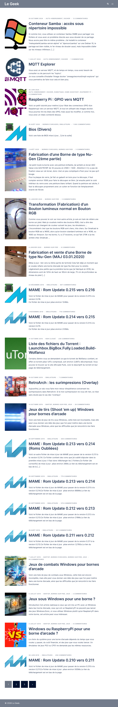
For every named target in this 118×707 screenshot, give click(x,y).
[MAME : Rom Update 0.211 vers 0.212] (15, 539)
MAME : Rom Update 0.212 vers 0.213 (62, 508)
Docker (67, 18)
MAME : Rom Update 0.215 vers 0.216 (62, 290)
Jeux (70, 404)
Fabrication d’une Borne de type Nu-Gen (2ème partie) (61, 156)
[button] (108, 4)
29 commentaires (82, 404)
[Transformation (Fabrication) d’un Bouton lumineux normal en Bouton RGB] (15, 218)
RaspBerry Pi (85, 92)
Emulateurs (65, 124)
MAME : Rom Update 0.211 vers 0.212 (61, 535)
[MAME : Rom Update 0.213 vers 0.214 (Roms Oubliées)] (15, 453)
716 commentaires (67, 312)
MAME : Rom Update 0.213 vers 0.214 (62, 481)
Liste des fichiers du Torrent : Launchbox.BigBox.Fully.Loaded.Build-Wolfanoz (62, 348)
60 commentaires (36, 559)
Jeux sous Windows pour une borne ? (62, 599)
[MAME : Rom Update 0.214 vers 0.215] (15, 321)
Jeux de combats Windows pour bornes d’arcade (64, 566)
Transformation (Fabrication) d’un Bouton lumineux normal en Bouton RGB (60, 208)
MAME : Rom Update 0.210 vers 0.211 (61, 660)
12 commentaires (80, 18)
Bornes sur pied (66, 149)
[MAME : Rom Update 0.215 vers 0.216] (15, 294)
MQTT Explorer (42, 64)
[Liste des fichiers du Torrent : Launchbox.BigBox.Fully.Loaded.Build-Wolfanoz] (15, 354)
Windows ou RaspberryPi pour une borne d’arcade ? (59, 631)
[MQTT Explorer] (15, 70)
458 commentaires (63, 655)
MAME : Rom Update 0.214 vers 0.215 (62, 317)
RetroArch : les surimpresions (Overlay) (63, 382)
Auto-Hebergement (54, 18)
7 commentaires (66, 377)
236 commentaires (66, 339)
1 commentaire (77, 59)
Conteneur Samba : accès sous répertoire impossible (56, 25)
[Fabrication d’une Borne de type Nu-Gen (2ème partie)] (15, 169)
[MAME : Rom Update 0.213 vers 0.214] (15, 485)
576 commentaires (69, 503)
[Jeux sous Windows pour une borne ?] (15, 604)
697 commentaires (68, 285)
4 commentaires (80, 624)
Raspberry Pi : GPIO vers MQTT (56, 99)
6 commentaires (68, 247)
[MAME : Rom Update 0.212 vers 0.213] (15, 512)
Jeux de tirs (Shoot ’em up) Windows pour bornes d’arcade (61, 411)
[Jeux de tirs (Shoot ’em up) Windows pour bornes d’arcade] (15, 417)
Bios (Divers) (40, 129)
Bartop (49, 404)
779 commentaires (69, 476)
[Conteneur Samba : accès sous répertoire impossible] (15, 34)
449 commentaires (69, 439)
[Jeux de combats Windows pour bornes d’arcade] (15, 571)
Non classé (51, 339)
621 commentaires (64, 530)
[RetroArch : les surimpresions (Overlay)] (15, 386)
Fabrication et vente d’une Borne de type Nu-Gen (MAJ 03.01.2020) (60, 254)
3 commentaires (83, 149)
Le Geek (12, 4)
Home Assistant (72, 92)
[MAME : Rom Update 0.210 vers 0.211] (15, 664)
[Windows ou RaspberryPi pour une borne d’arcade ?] (15, 635)
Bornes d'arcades (51, 124)
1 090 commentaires (81, 124)
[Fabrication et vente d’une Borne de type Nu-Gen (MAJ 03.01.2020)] (15, 261)
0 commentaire (35, 94)
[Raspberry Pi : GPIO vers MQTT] (15, 102)
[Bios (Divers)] (15, 132)
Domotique (59, 92)
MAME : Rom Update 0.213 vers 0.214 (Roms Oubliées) (62, 446)
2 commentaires (69, 199)
